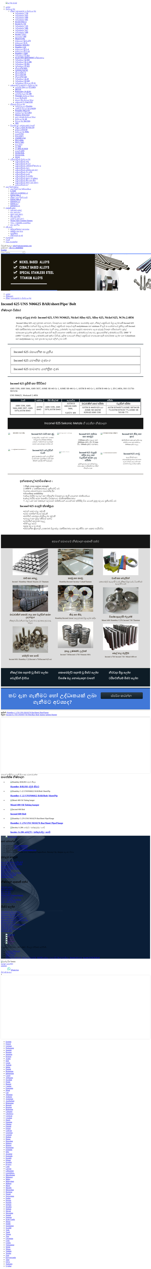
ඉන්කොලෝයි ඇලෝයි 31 (25, 83)
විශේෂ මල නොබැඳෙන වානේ (22, 125)
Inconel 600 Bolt (18, 814)
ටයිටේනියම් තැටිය (23, 163)
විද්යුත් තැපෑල (6, 972)
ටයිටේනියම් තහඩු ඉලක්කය (26, 178)
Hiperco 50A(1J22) (22, 115)
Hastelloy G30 (20, 47)
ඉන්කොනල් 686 (21, 28)
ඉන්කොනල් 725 (21, 26)
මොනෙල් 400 (20, 36)
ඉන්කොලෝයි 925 (22, 66)
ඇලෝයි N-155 (21, 98)
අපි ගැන (9, 227)
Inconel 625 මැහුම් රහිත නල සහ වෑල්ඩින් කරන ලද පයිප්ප (88, 456)
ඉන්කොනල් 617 (21, 30)
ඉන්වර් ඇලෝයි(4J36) (23, 106)
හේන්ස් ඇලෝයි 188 (23, 94)
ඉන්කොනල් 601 (21, 20)
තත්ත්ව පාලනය (16, 231)
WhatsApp (15, 970)
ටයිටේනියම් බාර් (22, 161)
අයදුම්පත (9, 238)
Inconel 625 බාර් (76, 958)
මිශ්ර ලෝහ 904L (22, 132)
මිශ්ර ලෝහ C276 (29, 958)
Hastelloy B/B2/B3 (22, 45)
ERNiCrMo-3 (15, 195)
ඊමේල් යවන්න (7, 964)
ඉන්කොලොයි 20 (22, 79)
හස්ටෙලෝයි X (21, 43)
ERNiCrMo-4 (15, 199)
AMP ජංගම (10, 955)
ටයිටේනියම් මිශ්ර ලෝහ (20, 159)
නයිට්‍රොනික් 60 (21, 130)
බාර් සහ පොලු (16, 210)
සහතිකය (14, 233)
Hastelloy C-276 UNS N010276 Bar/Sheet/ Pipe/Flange (28, 713)
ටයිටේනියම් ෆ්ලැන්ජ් (23, 172)
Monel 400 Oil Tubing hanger (24, 805)
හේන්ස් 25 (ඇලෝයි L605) (11, 864)
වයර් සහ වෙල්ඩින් (121, 578)
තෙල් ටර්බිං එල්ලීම (8, 902)
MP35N (18, 89)
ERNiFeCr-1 (15, 206)
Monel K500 (20, 39)
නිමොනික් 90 (20, 75)
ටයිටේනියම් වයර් (22, 174)
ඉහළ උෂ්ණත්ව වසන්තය (20, 223)
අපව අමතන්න (12, 242)
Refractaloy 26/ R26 (8, 875)
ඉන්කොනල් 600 (21, 17)
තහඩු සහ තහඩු (16, 214)
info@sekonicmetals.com (22, 246)
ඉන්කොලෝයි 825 (22, 56)
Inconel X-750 (20, 24)
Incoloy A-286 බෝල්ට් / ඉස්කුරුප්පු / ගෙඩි (30, 832)
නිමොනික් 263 (21, 77)
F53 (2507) (19, 136)
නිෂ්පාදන (9, 296)
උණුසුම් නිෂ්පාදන (13, 951)
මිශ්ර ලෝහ (10, 9)
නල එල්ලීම (15, 225)
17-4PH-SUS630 (21, 149)
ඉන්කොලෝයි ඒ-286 (23, 62)
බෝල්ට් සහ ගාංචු (17, 218)
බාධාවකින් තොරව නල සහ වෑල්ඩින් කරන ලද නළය (30, 615)
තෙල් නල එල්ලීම (120, 653)
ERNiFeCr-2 (15, 202)
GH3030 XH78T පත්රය (10, 868)
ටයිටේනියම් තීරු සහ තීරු (25, 180)
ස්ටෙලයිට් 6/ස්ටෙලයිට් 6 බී (12, 862)
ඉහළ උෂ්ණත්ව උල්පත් (75, 651)
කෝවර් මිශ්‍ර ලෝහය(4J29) (25, 108)
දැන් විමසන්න (6, 931)
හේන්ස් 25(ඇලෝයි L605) (25, 87)
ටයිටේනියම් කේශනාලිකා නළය (28, 166)
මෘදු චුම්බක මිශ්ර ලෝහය (25, 117)
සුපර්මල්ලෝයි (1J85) (23, 113)
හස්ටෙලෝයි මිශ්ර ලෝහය (12, 914)
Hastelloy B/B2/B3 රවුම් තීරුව (24, 786)
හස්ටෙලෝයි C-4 (22, 49)
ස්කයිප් (4, 966)
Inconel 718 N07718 (8, 866)
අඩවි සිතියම (11, 953)
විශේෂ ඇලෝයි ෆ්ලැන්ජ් (120, 617)
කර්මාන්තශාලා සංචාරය (19, 229)
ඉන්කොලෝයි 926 (22, 60)
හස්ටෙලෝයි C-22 (22, 51)
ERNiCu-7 (14, 204)
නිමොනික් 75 (20, 72)
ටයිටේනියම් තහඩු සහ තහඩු (26, 183)
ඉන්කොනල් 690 (21, 32)
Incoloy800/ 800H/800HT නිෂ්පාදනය (29, 58)
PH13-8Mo (19, 140)
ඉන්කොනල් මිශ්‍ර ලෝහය (11, 912)
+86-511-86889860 (16, 248)
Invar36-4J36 (6, 871)
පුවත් (8, 240)
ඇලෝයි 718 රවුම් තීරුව (59, 958)
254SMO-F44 (20, 138)
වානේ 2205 (19, 151)
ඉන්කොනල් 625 (21, 15)
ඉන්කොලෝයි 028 (22, 81)
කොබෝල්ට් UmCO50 (24, 102)
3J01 (17, 123)
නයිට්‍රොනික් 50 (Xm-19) (24, 127)
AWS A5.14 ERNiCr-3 (19, 193)
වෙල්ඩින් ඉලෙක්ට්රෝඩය (20, 189)
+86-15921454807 (20, 848)
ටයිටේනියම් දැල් (22, 185)
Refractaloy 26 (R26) (23, 92)
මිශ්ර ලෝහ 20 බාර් (13, 958)
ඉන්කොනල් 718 (21, 13)
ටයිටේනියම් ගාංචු (22, 168)
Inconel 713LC (20, 34)
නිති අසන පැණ (16, 235)
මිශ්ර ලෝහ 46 (21, 119)
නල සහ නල (15, 212)
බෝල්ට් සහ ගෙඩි (30, 656)
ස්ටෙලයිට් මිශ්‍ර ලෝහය (24, 100)
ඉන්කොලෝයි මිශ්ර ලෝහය (12, 916)
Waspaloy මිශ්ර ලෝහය (24, 96)
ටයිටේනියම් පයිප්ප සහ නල (26, 170)
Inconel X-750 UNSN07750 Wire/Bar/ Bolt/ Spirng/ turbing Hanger (31, 715)
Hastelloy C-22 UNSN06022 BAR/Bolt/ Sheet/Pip (34, 795)
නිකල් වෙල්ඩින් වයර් (18, 197)
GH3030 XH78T (21, 70)
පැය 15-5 (18, 144)
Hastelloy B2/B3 (7, 877)
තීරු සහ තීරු (15, 216)
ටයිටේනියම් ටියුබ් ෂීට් (24, 176)
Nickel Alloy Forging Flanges (21, 221)
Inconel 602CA (21, 22)
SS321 (17, 157)
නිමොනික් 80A (21, 68)
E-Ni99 (13, 191)
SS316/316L (20, 155)
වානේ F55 (19, 134)
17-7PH (18, 147)
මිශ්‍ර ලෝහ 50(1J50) (22, 121)
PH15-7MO (19, 142)
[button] (122, 695)
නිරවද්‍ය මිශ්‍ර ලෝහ (17, 104)
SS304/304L (20, 153)
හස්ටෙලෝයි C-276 (23, 41)
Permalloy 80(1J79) (22, 111)
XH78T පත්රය (43, 958)
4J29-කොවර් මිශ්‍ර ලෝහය (11, 873)
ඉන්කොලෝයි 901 (22, 64)
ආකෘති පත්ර (10, 208)
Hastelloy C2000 (21, 53)
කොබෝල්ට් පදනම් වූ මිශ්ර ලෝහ (24, 85)
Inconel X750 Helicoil (91, 958)
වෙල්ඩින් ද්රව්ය (12, 187)
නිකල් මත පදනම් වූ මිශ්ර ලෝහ (23, 11)
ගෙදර (8, 7)
